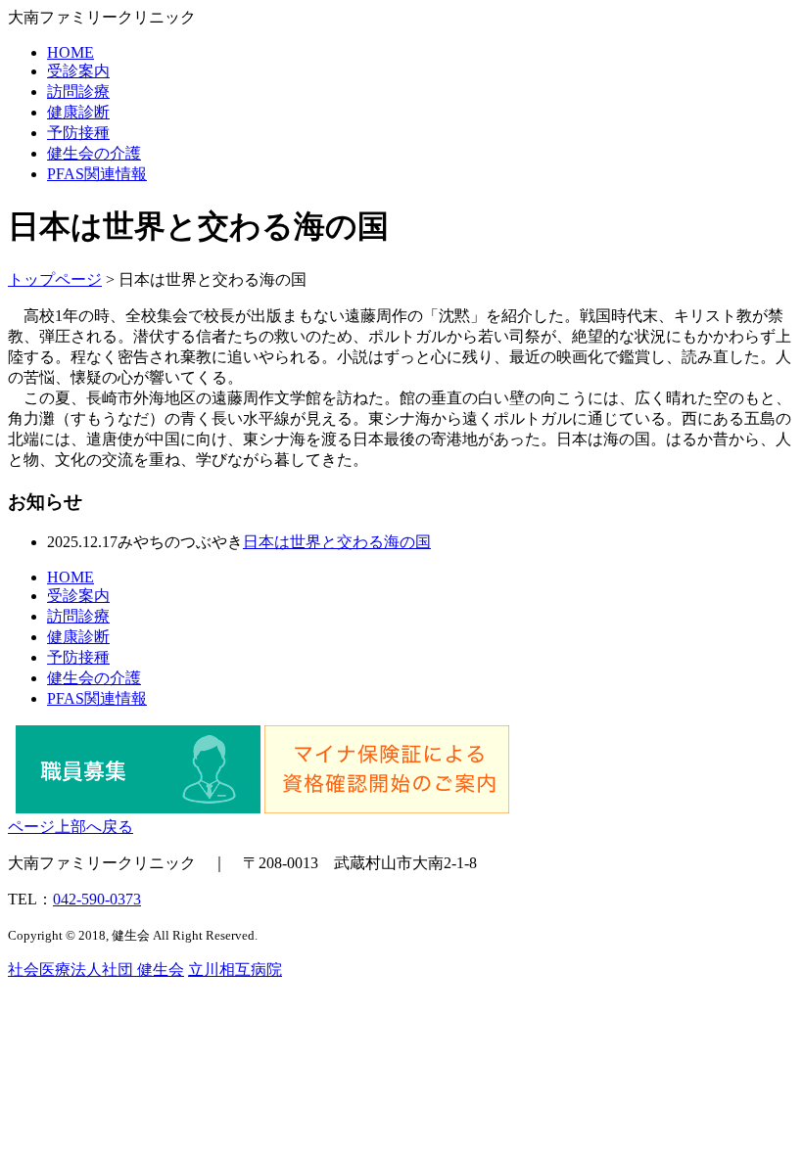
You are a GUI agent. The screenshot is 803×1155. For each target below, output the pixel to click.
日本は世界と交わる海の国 (337, 541)
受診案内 (78, 71)
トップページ (55, 279)
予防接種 (78, 132)
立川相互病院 (235, 969)
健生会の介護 (94, 153)
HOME (70, 52)
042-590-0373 (97, 899)
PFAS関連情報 (97, 173)
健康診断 (78, 112)
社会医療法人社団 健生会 (96, 969)
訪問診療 (78, 91)
